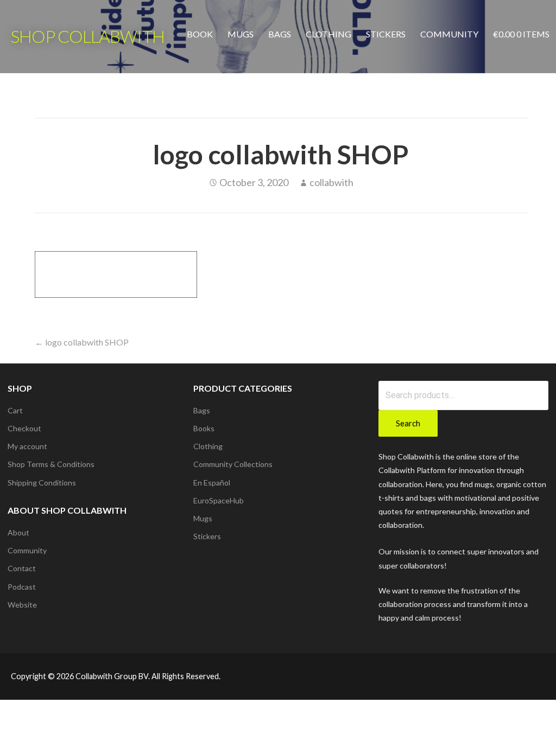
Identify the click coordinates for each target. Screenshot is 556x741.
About (18, 532)
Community (449, 34)
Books (203, 428)
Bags (279, 34)
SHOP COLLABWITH (88, 36)
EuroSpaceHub (218, 500)
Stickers (386, 34)
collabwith (331, 182)
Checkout (24, 428)
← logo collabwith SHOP (82, 342)
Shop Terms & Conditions (51, 464)
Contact (22, 568)
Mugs (241, 34)
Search (408, 423)
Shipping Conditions (42, 482)
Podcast (22, 586)
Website (22, 604)
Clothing (328, 34)
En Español (211, 482)
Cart (15, 410)
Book (200, 34)
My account (27, 446)
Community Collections (233, 464)
